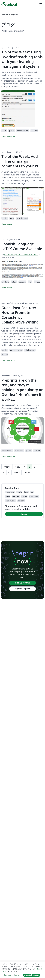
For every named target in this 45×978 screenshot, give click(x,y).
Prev (17, 467)
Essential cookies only (12, 975)
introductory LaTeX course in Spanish (21, 254)
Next (16, 472)
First (6, 467)
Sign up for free (22, 582)
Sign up (24, 514)
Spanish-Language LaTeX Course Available (21, 246)
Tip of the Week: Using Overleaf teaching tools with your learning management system (22, 59)
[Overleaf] (9, 4)
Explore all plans (22, 588)
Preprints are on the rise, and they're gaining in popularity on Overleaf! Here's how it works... (22, 390)
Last (27, 472)
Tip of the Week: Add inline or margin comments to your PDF (21, 161)
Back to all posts (10, 14)
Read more (8, 136)
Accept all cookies (31, 975)
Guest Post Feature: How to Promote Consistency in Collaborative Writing (20, 315)
